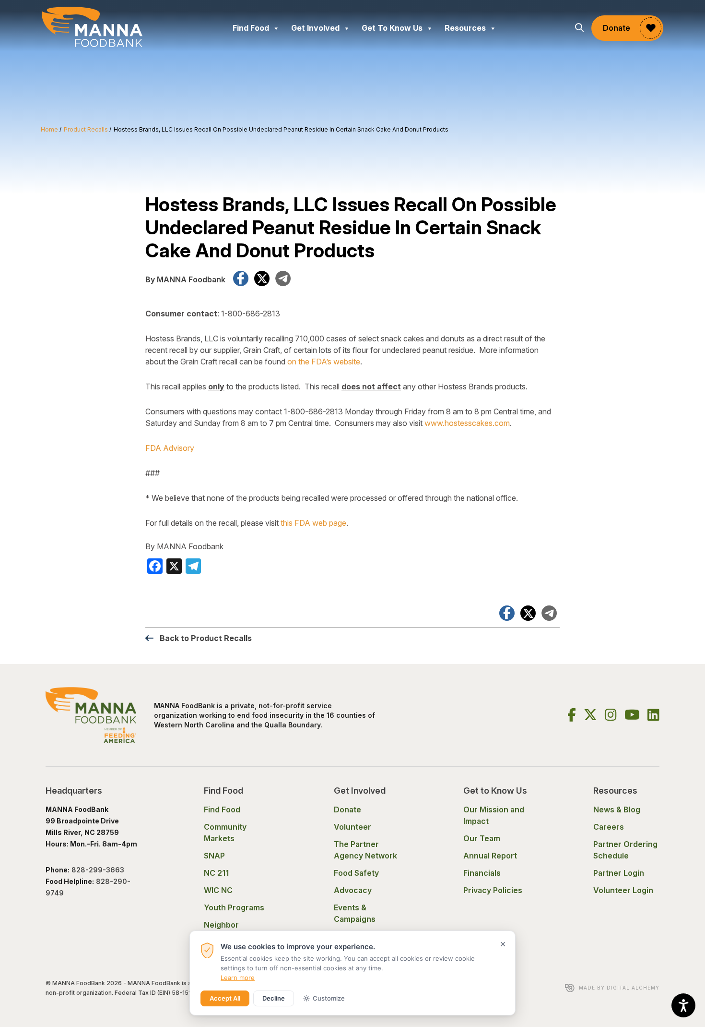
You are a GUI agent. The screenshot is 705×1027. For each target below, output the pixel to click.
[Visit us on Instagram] (611, 715)
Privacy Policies (492, 890)
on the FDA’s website (323, 361)
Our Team (481, 838)
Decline (273, 998)
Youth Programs (234, 907)
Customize (329, 998)
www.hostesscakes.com (467, 423)
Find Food (251, 28)
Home (49, 129)
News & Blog (616, 809)
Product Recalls (86, 129)
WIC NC (218, 890)
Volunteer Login (623, 890)
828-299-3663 (98, 870)
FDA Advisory (169, 448)
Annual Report (490, 855)
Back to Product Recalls (206, 638)
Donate (616, 28)
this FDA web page (313, 523)
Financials (482, 873)
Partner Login (618, 873)
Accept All (225, 998)
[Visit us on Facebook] (571, 715)
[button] (579, 28)
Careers (608, 827)
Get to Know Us (392, 28)
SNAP (214, 855)
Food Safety (356, 873)
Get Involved (315, 28)
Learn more (238, 977)
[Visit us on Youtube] (632, 715)
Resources (465, 28)
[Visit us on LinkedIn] (653, 715)
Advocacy (353, 890)
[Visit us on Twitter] (590, 715)
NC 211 (216, 873)
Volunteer (352, 827)
